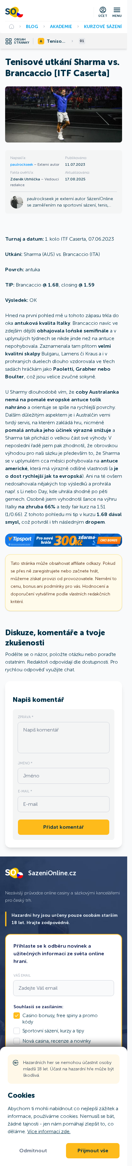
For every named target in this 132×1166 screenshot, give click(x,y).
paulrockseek (22, 164)
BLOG (32, 26)
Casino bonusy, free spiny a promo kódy (60, 1018)
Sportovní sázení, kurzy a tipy (53, 1030)
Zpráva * (25, 717)
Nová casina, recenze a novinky (56, 1041)
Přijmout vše (93, 1151)
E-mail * (25, 791)
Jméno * (25, 763)
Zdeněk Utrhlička (25, 179)
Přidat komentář (63, 827)
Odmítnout (33, 1151)
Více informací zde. (48, 1131)
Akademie (61, 26)
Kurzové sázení (103, 26)
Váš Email (22, 975)
